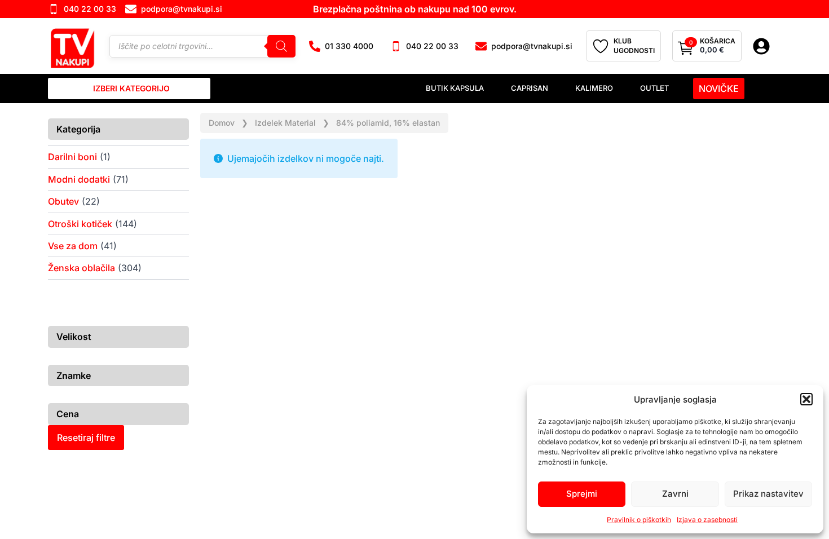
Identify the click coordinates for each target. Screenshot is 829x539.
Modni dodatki (79, 179)
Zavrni (675, 493)
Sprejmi (581, 493)
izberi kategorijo (131, 88)
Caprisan (529, 87)
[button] (806, 399)
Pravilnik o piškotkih (639, 519)
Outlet (654, 87)
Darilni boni (72, 156)
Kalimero (594, 87)
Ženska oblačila (81, 267)
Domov (222, 122)
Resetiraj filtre (86, 437)
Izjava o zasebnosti (707, 519)
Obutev (63, 201)
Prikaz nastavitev (768, 493)
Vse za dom (73, 245)
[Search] (281, 45)
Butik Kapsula (455, 87)
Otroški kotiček (80, 223)
